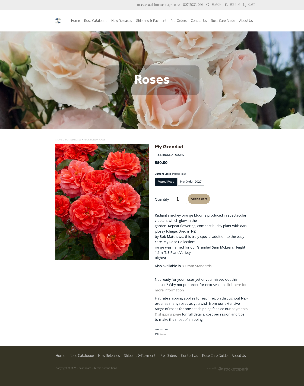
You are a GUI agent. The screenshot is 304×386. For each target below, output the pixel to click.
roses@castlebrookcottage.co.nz (158, 5)
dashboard (85, 368)
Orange (163, 334)
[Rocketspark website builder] (227, 369)
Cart (251, 4)
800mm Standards (197, 265)
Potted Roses (73, 139)
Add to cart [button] (199, 199)
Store (58, 139)
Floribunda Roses (94, 139)
